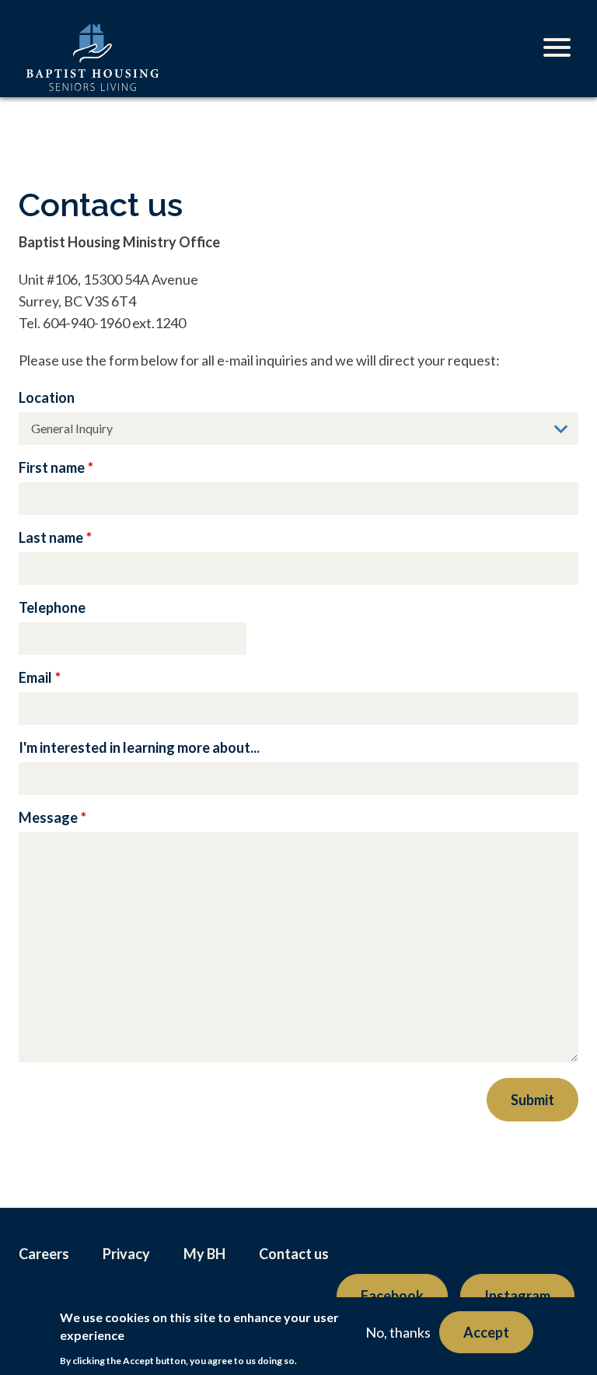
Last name (51, 537)
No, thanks (398, 1332)
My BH (204, 1253)
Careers (44, 1253)
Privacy (126, 1253)
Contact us (294, 1253)
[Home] (92, 72)
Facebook (392, 1295)
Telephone (52, 607)
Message (48, 817)
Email (35, 677)
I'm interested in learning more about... (139, 747)
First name (52, 467)
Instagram (517, 1295)
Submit (532, 1099)
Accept (486, 1332)
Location (47, 397)
